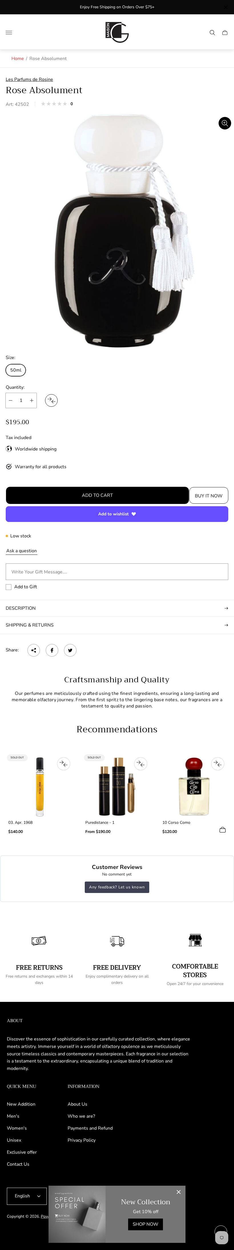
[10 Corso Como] (194, 787)
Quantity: (15, 387)
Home (17, 58)
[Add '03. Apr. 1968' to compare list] (63, 763)
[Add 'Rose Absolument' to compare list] (51, 400)
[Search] (212, 32)
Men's (13, 1116)
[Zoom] (225, 123)
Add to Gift (25, 586)
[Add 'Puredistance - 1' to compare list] (140, 763)
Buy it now (209, 496)
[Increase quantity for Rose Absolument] (32, 400)
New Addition (21, 1104)
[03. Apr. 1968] (40, 787)
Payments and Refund (90, 1128)
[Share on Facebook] (52, 650)
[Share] (33, 650)
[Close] (178, 1192)
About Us (77, 1104)
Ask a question (21, 551)
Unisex (14, 1140)
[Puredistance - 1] (117, 787)
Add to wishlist (113, 514)
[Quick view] (222, 830)
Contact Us (18, 1164)
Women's (17, 1128)
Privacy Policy (82, 1140)
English (22, 1196)
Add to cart (97, 495)
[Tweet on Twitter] (70, 650)
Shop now (145, 1224)
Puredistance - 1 (99, 822)
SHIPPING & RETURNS (30, 625)
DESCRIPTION (21, 608)
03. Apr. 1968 (20, 822)
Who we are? (81, 1116)
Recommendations (116, 729)
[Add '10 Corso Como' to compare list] (217, 763)
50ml (15, 370)
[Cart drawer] (225, 32)
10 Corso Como (176, 822)
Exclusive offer (22, 1152)
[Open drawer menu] (9, 32)
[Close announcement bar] (225, 7)
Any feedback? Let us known (117, 887)
